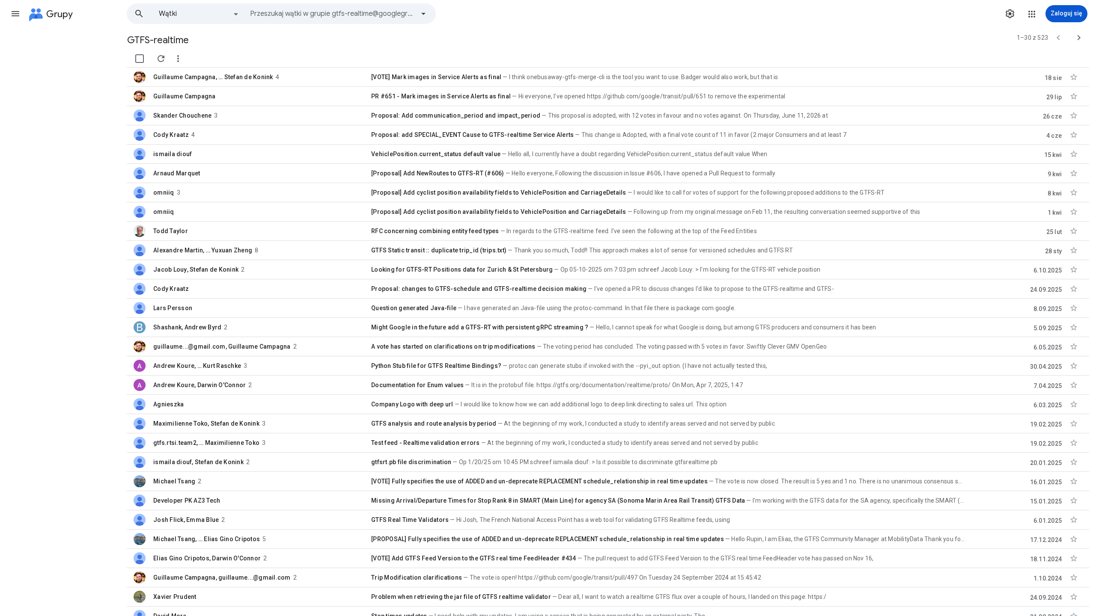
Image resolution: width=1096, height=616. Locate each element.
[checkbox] (139, 58)
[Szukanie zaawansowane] (423, 14)
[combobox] (332, 14)
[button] (15, 13)
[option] (199, 14)
